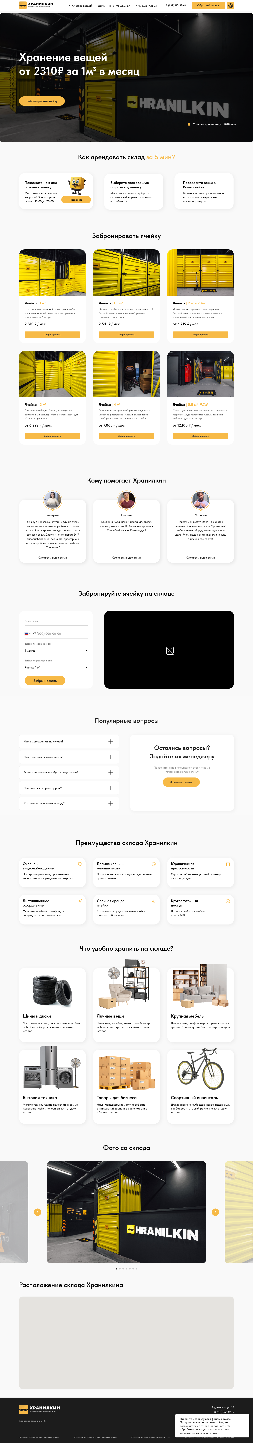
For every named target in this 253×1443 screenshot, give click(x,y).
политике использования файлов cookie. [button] (204, 1431)
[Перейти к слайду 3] (123, 1268)
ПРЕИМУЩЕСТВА (119, 5)
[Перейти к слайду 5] (130, 1268)
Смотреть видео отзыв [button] (53, 557)
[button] (208, 5)
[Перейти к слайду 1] (116, 1268)
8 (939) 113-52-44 (176, 5)
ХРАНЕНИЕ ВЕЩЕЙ (80, 5)
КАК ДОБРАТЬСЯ (146, 5)
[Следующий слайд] (215, 1212)
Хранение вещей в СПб (32, 1420)
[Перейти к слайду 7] (136, 1268)
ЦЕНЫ (101, 5)
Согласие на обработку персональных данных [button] (96, 1437)
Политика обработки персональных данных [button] (39, 1437)
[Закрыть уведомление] (246, 1417)
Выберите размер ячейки (39, 660)
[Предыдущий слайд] (37, 1212)
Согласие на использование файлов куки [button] (151, 1437)
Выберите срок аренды (38, 643)
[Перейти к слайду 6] (133, 1268)
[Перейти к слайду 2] (120, 1268)
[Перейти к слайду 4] (126, 1268)
